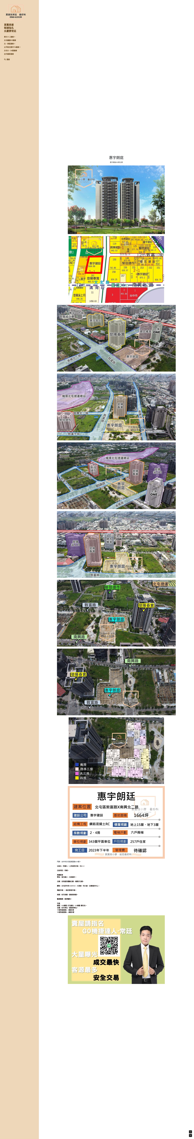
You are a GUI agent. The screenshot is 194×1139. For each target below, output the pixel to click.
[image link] (16, 13)
